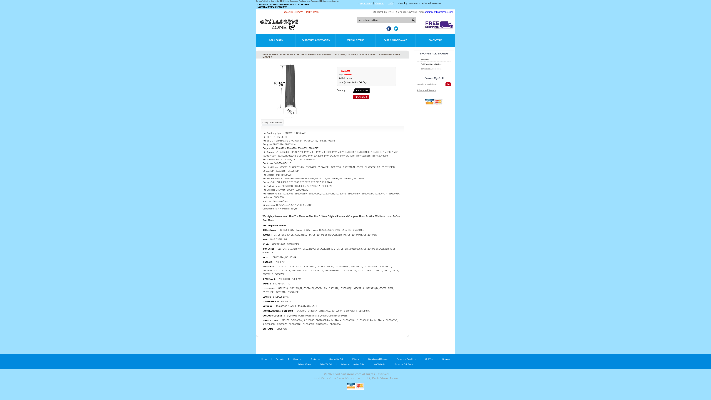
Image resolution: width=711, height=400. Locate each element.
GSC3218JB (372, 288)
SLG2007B (282, 324)
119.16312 (284, 270)
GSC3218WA (278, 244)
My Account (366, 3)
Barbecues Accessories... (431, 69)
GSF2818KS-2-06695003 (349, 248)
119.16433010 (315, 270)
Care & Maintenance (395, 40)
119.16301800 (341, 266)
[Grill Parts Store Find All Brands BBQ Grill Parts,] (279, 29)
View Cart (379, 3)
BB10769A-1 (350, 310)
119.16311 (385, 266)
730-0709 (280, 262)
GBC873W (282, 328)
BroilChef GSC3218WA (289, 248)
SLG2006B (308, 320)
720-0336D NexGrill (286, 306)
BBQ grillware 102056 (315, 229)
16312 (394, 270)
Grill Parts (276, 40)
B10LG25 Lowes (281, 296)
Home (264, 359)
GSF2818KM (339, 234)
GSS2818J (281, 292)
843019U (301, 310)
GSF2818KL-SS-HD (322, 234)
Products (280, 359)
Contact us (315, 359)
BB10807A (364, 310)
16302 (378, 270)
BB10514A (290, 257)
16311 (386, 270)
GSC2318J (283, 288)
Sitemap (446, 359)
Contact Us (435, 40)
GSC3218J (359, 288)
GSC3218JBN (386, 288)
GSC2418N (358, 229)
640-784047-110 (281, 283)
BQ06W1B (268, 274)
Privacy (355, 359)
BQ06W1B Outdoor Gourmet (301, 315)
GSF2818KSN (370, 234)
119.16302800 (370, 266)
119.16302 (356, 266)
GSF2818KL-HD (303, 234)
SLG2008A (335, 324)
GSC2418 (346, 229)
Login (390, 3)
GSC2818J (334, 288)
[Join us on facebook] (388, 30)
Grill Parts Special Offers (431, 64)
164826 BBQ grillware (291, 229)
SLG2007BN (295, 324)
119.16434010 (332, 270)
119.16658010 (348, 270)
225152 (285, 320)
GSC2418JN (321, 288)
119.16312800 (299, 270)
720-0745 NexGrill (307, 306)
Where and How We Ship (352, 364)
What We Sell (326, 364)
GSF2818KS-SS (371, 248)
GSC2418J (308, 288)
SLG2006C (391, 320)
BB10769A (336, 310)
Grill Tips (429, 359)
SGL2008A (296, 320)
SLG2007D (308, 324)
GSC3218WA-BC (311, 248)
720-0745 (296, 279)
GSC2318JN (296, 288)
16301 (370, 270)
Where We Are (304, 364)
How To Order (379, 364)
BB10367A (278, 257)
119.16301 (309, 266)
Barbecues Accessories (316, 40)
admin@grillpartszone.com (439, 12)
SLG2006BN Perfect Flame (370, 320)
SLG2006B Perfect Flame (328, 320)
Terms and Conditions (406, 359)
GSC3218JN (268, 292)
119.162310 (296, 266)
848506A (312, 310)
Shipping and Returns (378, 359)
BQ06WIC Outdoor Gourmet (332, 315)
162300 (361, 270)
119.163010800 (324, 266)
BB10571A (324, 310)
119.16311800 (270, 270)
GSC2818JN (347, 288)
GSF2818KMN (355, 234)
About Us (297, 359)
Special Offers (355, 40)
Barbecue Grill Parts (404, 364)
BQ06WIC (280, 274)
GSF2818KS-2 (328, 248)
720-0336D (284, 279)
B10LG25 (286, 301)
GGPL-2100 (334, 229)
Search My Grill (336, 359)
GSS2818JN (293, 292)
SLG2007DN (322, 324)
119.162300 (282, 266)
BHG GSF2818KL (278, 239)
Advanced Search (426, 90)
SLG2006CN (269, 324)
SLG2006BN (349, 320)
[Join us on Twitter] (395, 30)
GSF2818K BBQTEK (283, 234)
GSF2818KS (293, 244)
